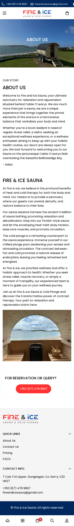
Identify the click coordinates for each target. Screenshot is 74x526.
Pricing (7, 453)
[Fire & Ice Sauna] (37, 13)
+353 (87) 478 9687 (17, 488)
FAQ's (7, 459)
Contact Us (11, 447)
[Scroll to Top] (40, 507)
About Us (9, 441)
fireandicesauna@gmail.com (23, 492)
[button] (67, 13)
